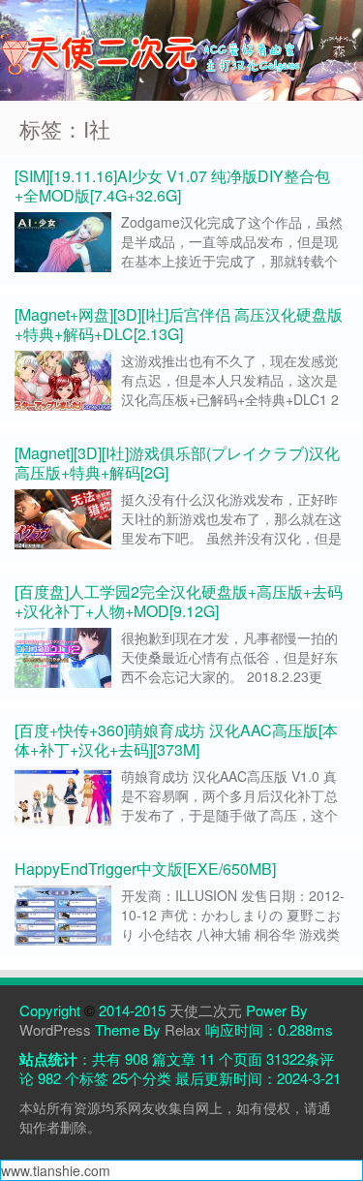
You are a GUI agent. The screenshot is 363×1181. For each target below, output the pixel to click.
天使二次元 (205, 1010)
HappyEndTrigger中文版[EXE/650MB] (145, 868)
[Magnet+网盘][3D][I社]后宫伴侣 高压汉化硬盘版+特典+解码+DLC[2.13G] (179, 324)
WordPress (55, 1029)
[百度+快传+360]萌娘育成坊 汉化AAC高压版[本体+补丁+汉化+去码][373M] (176, 740)
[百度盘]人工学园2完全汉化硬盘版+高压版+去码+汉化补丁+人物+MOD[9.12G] (179, 601)
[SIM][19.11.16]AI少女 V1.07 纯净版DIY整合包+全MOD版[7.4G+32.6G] (172, 185)
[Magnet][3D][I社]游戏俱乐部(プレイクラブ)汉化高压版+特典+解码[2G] (177, 462)
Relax (183, 1029)
